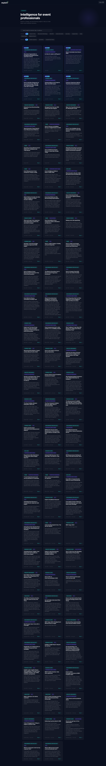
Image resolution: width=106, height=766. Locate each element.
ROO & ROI (51, 33)
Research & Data (32, 33)
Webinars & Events (32, 36)
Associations (41, 39)
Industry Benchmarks (59, 33)
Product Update (24, 36)
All (26, 33)
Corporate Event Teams (50, 39)
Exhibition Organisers (33, 39)
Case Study (68, 33)
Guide (81, 33)
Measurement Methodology (42, 33)
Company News (75, 33)
